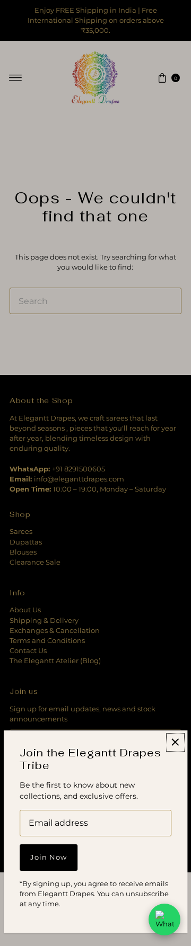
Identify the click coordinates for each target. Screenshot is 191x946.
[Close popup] (175, 742)
